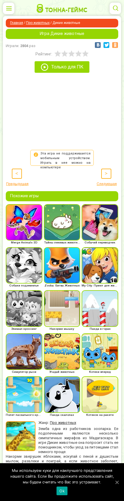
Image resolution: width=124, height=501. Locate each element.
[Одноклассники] (115, 45)
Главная (16, 23)
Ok (62, 491)
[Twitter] (106, 45)
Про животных (38, 23)
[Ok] (117, 482)
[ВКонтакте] (98, 45)
